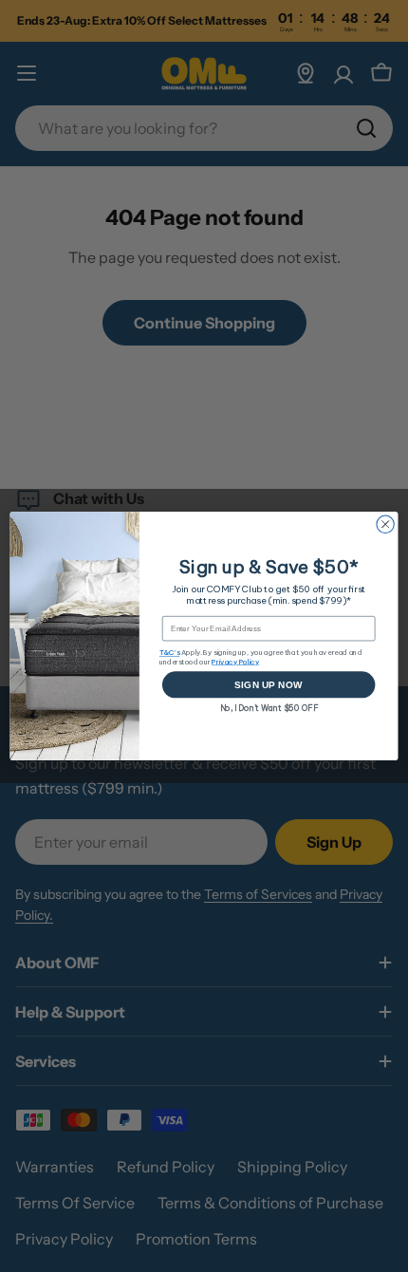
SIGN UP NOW (268, 684)
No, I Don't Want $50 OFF (269, 707)
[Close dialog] (385, 524)
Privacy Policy (235, 661)
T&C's (169, 652)
